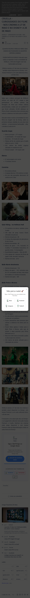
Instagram (10, 306)
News (10, 300)
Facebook (21, 300)
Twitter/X (21, 306)
